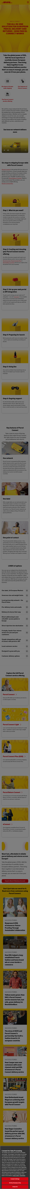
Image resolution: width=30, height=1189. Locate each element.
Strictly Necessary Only (15, 1183)
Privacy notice (15, 1175)
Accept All (15, 1186)
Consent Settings (15, 1179)
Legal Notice (22, 1175)
